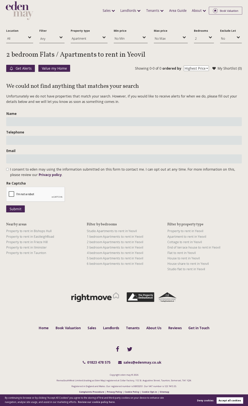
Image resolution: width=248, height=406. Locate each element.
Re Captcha (16, 183)
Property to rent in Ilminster (26, 247)
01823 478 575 (98, 362)
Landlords (128, 10)
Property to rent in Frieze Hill (27, 242)
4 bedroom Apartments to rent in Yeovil (115, 253)
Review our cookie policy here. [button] (96, 402)
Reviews (175, 328)
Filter (43, 30)
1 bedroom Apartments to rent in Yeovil (115, 236)
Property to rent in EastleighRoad (30, 236)
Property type (80, 30)
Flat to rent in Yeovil (181, 253)
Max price (160, 30)
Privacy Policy (114, 391)
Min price (120, 30)
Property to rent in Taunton (26, 253)
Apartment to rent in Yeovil (186, 236)
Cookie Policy (132, 391)
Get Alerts (23, 68)
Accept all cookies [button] (230, 400)
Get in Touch (198, 328)
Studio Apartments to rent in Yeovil (112, 231)
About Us (153, 328)
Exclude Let (228, 30)
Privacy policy (50, 174)
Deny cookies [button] (205, 400)
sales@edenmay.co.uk (142, 362)
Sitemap (164, 391)
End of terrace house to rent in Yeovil (193, 247)
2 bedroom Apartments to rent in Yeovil (115, 242)
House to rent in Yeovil (183, 258)
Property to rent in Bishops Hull (29, 231)
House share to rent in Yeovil (188, 264)
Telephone (15, 132)
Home (44, 328)
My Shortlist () (230, 68)
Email (11, 150)
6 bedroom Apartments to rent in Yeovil (115, 264)
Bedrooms (201, 30)
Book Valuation (68, 328)
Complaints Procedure (91, 391)
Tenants (152, 10)
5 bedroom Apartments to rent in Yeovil (115, 258)
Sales (107, 10)
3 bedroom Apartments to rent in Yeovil (115, 247)
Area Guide (178, 10)
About (197, 10)
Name (11, 113)
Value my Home (54, 68)
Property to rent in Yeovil (185, 231)
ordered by (171, 68)
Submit (16, 209)
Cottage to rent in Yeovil (184, 242)
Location (12, 30)
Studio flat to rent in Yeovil (186, 269)
